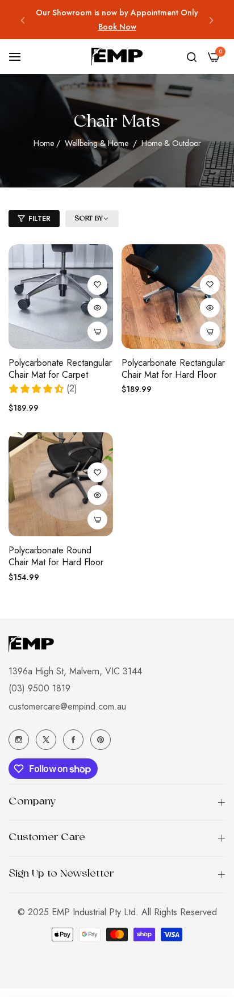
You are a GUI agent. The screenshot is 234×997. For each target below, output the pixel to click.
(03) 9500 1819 (39, 688)
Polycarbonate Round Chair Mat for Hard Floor (56, 557)
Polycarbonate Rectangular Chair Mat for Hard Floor (173, 369)
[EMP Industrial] (117, 56)
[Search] (192, 57)
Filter (39, 219)
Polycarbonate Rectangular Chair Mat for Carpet (60, 369)
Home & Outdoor (171, 143)
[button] (22, 19)
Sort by (88, 218)
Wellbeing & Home (98, 143)
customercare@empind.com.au (67, 706)
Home (44, 143)
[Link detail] (19, 739)
